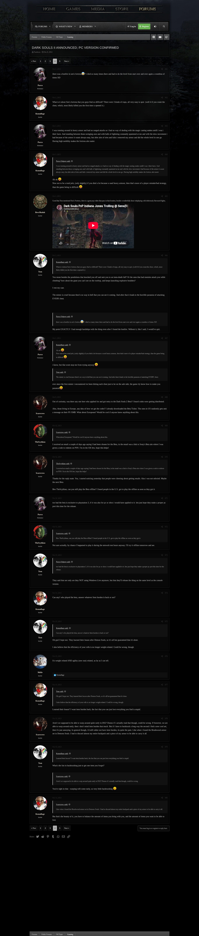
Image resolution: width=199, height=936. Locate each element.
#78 (166, 718)
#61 (166, 69)
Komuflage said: (62, 262)
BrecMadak (40, 212)
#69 (166, 426)
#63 (166, 126)
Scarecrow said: (62, 432)
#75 (166, 621)
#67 (166, 338)
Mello (40, 672)
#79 (166, 747)
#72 (166, 527)
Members (87, 26)
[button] (50, 26)
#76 (166, 656)
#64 (166, 154)
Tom (40, 272)
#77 (166, 685)
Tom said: (60, 372)
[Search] (164, 26)
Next (66, 61)
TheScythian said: (63, 464)
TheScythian (40, 442)
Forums (42, 26)
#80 (166, 798)
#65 (166, 196)
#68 (166, 397)
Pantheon (37, 52)
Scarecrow (40, 413)
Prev (34, 61)
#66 (166, 255)
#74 (166, 593)
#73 (166, 555)
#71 (166, 498)
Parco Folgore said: (63, 161)
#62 (166, 98)
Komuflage (40, 114)
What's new (65, 26)
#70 (166, 457)
